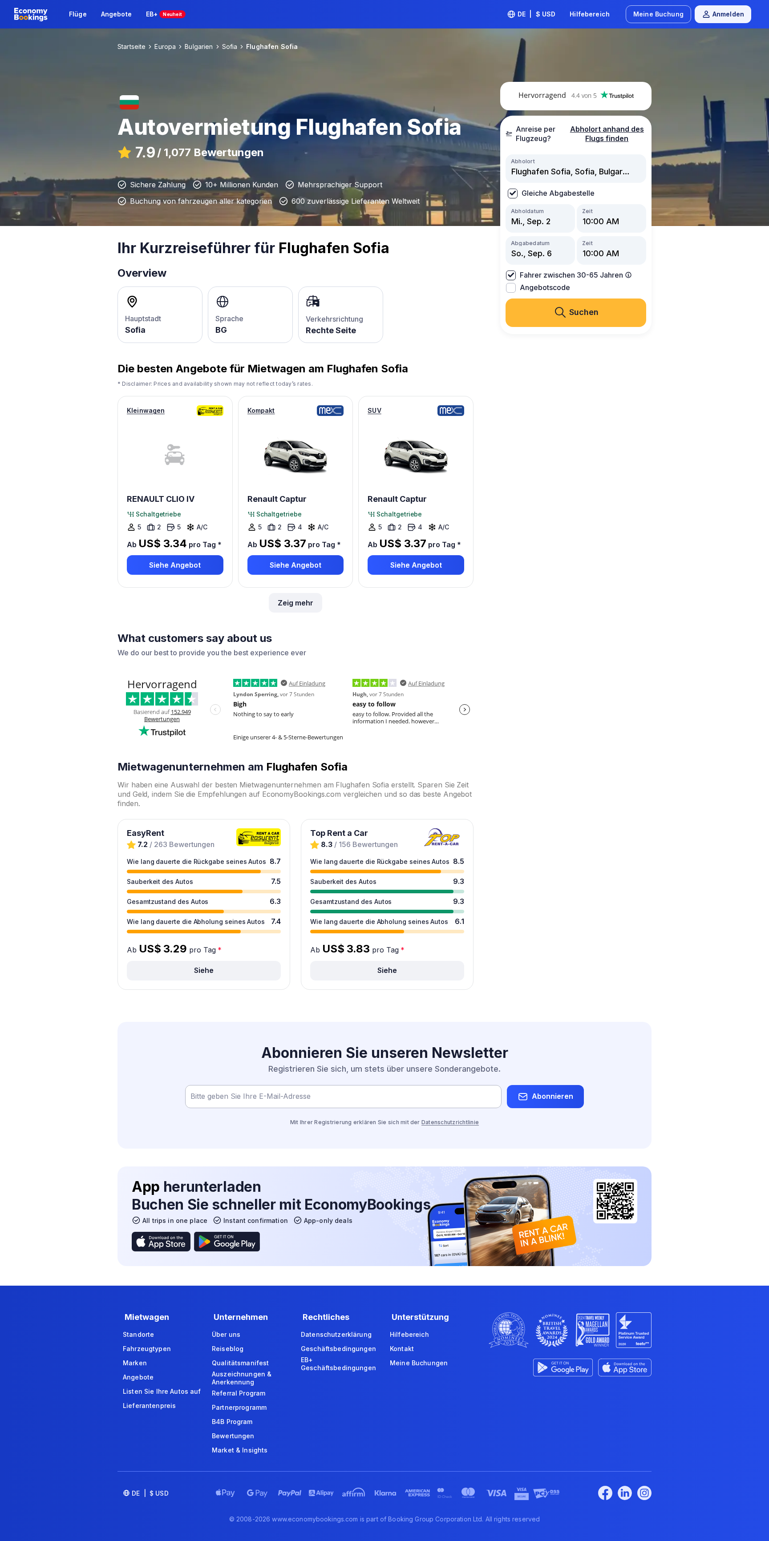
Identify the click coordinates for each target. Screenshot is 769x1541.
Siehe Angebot (175, 565)
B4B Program (232, 1421)
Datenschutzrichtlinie (450, 1122)
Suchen (584, 312)
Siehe (204, 970)
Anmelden (728, 14)
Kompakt (261, 410)
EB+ (164, 14)
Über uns (226, 1334)
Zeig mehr (295, 602)
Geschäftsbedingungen (338, 1348)
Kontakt (402, 1348)
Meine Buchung (658, 14)
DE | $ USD (537, 14)
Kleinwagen (146, 410)
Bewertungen (233, 1436)
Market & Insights (239, 1450)
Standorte (138, 1334)
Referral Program (238, 1393)
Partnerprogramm (239, 1407)
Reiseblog (227, 1348)
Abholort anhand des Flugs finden (607, 134)
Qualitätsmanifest (240, 1363)
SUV (374, 410)
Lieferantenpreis (149, 1405)
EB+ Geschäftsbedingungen (338, 1364)
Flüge (78, 14)
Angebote (116, 14)
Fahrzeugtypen (147, 1348)
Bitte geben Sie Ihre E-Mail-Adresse (250, 1096)
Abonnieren (552, 1096)
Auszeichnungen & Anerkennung (241, 1378)
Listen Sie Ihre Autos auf (162, 1391)
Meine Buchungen (419, 1363)
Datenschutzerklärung (336, 1334)
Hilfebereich (590, 14)
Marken (135, 1363)
